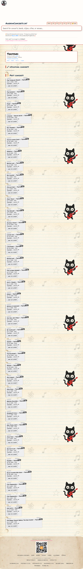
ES (53, 23)
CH (64, 23)
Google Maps (10, 58)
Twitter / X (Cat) (25, 563)
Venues (63, 555)
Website (8, 60)
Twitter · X (17, 60)
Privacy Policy (31, 560)
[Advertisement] (41, 12)
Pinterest (37, 565)
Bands (38, 555)
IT (60, 23)
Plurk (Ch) (45, 565)
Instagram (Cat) (37, 563)
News (32, 555)
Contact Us (53, 560)
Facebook (12, 60)
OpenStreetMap (15, 58)
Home (49, 23)
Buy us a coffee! (15, 35)
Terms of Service (43, 560)
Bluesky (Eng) (60, 563)
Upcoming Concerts (23, 555)
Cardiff (16, 56)
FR (57, 23)
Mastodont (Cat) (49, 563)
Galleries (56, 555)
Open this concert (12, 86)
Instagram (22, 60)
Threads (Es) (69, 563)
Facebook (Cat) (14, 563)
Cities (49, 555)
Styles (44, 555)
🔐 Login (74, 23)
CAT (68, 23)
